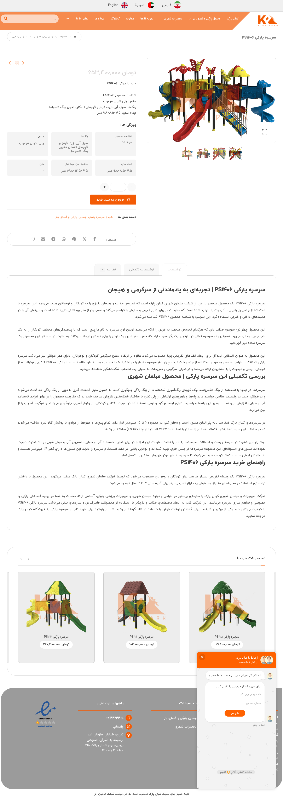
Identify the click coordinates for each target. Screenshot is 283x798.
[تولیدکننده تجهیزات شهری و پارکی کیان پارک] (267, 21)
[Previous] (28, 559)
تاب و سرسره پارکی (100, 217)
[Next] (21, 559)
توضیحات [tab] (174, 269)
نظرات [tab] (109, 269)
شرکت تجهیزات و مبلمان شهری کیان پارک (234, 496)
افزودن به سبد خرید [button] (220, 602)
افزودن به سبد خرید (111, 199)
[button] (67, 18)
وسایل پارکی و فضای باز (71, 217)
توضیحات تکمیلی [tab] (141, 269)
